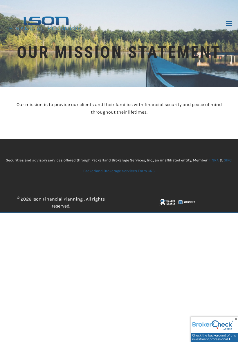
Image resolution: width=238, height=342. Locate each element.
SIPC (228, 160)
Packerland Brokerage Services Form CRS (119, 171)
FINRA (213, 160)
